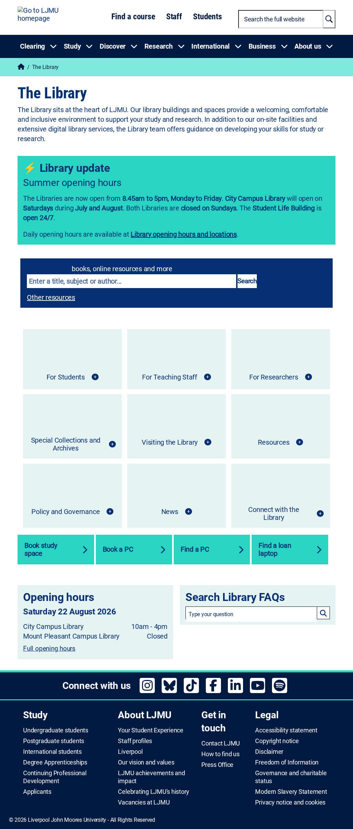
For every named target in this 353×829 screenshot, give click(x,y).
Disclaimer (269, 751)
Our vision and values (146, 762)
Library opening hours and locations (184, 234)
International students (52, 751)
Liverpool (130, 751)
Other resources (51, 297)
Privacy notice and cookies (290, 802)
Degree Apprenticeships (55, 762)
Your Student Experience (150, 730)
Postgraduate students (53, 741)
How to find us (220, 754)
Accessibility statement (286, 730)
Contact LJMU (220, 743)
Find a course (133, 16)
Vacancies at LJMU (144, 802)
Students (207, 16)
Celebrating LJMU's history (153, 791)
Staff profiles (135, 741)
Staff (174, 16)
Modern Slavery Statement (291, 791)
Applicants (37, 791)
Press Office (217, 764)
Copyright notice (277, 741)
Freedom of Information (287, 762)
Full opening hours (49, 648)
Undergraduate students (55, 730)
